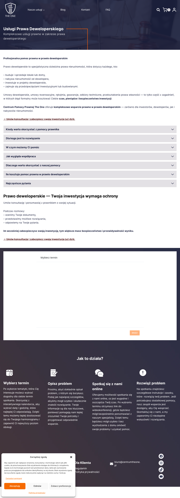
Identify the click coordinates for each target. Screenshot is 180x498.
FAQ (108, 9)
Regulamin (81, 468)
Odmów (37, 486)
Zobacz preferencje (61, 486)
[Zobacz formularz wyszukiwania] (158, 10)
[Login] (174, 10)
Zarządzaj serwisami (14, 478)
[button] (71, 457)
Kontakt (85, 9)
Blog (62, 9)
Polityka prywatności (37, 493)
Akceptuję (15, 486)
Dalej (135, 333)
